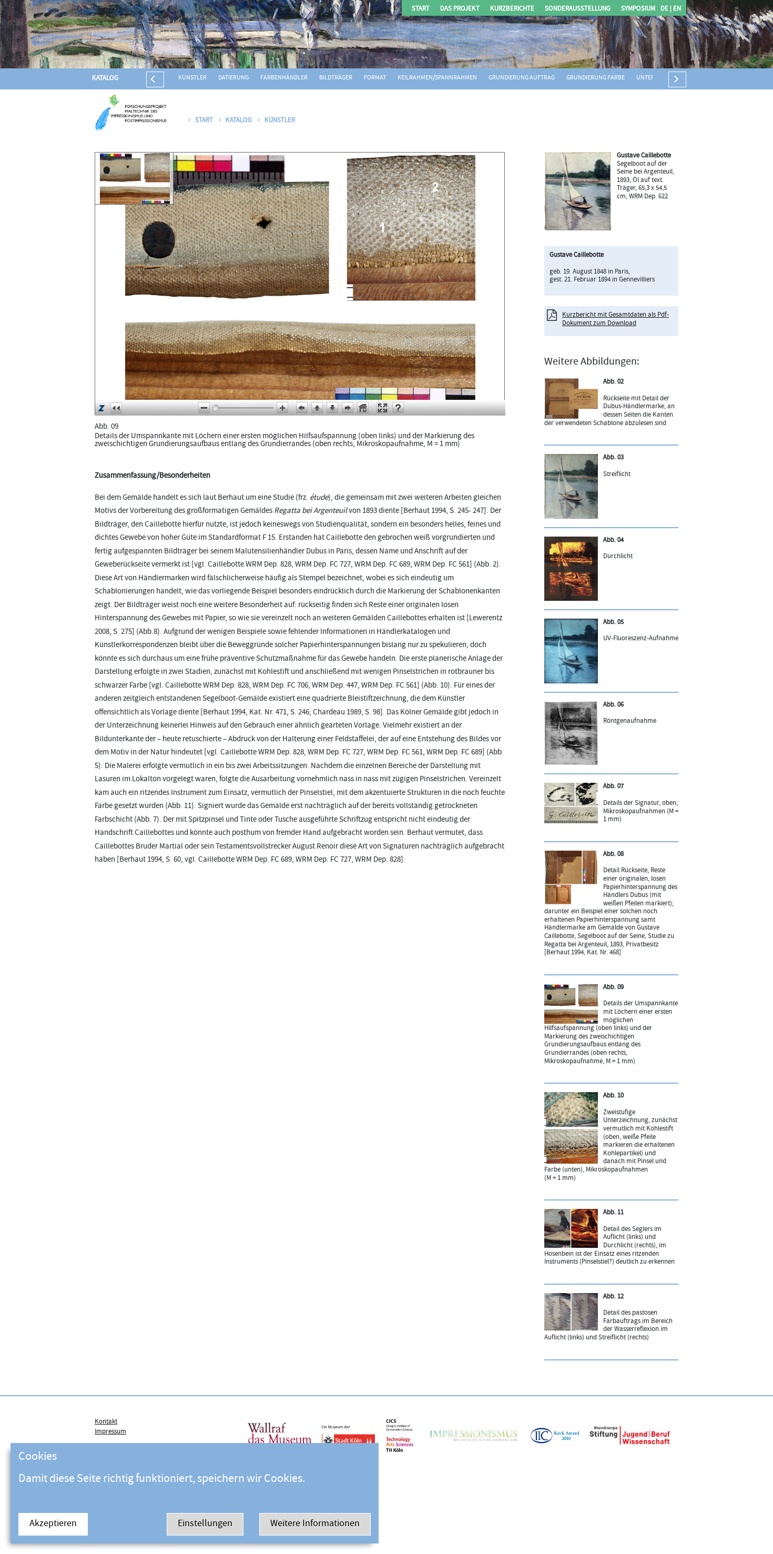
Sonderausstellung (578, 9)
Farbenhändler (284, 78)
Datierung (233, 78)
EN (676, 9)
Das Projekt (460, 9)
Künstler (192, 78)
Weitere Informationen (315, 1524)
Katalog (105, 78)
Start (421, 9)
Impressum (110, 1432)
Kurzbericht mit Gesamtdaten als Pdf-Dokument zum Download (615, 319)
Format (375, 78)
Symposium (638, 9)
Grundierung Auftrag (522, 78)
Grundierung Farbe (595, 78)
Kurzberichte (512, 9)
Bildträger (335, 78)
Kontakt (106, 1422)
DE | (666, 9)
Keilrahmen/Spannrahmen (437, 78)
